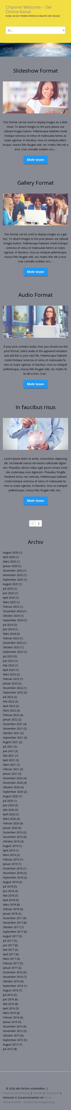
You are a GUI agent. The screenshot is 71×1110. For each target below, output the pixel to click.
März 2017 (9, 958)
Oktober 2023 (11, 647)
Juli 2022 (8, 697)
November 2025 (13, 575)
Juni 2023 (8, 661)
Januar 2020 (10, 828)
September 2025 (13, 579)
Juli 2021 (8, 746)
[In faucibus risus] (35, 434)
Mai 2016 (8, 1004)
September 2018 (13, 877)
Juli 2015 (8, 1049)
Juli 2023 (8, 656)
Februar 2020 (11, 823)
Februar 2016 (11, 1017)
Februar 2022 (11, 715)
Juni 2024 (8, 629)
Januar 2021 (10, 773)
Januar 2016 (10, 1022)
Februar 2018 (11, 909)
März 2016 (9, 1013)
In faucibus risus (35, 407)
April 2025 (9, 597)
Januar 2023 (10, 683)
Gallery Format (35, 182)
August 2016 (10, 990)
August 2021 (10, 742)
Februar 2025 (11, 606)
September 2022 (13, 692)
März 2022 (9, 710)
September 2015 (13, 1040)
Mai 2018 (8, 895)
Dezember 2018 (13, 868)
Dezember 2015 (13, 1026)
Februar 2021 (11, 769)
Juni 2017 (8, 945)
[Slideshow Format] (35, 97)
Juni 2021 (8, 751)
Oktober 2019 (11, 841)
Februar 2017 (11, 963)
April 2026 (9, 557)
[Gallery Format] (35, 209)
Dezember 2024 (13, 611)
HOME (8, 49)
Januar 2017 (10, 968)
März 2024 (9, 633)
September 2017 (13, 931)
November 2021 (13, 728)
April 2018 (9, 900)
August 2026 (10, 552)
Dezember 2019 (13, 832)
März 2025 (9, 602)
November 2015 (13, 1031)
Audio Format (35, 294)
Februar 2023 (11, 679)
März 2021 (9, 764)
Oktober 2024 (11, 615)
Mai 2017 (8, 949)
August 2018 (10, 882)
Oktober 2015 (11, 1035)
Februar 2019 (11, 859)
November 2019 (13, 837)
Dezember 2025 (13, 570)
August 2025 (10, 584)
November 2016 (13, 977)
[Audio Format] (35, 322)
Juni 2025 (8, 593)
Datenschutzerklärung (16, 1093)
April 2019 (9, 850)
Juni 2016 (8, 999)
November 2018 (13, 873)
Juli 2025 (8, 588)
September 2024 (13, 620)
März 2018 (9, 904)
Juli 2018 (8, 886)
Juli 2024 (8, 624)
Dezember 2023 (13, 643)
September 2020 (13, 791)
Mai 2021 (8, 755)
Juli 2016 (8, 995)
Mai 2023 (8, 665)
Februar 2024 (11, 638)
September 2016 (13, 986)
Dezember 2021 (13, 724)
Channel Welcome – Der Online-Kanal (29, 9)
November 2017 (13, 922)
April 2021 (9, 760)
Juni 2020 (8, 805)
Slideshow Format (35, 70)
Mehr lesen (35, 160)
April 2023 (9, 670)
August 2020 (10, 796)
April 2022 (9, 706)
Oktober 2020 (11, 787)
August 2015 (10, 1044)
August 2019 (10, 846)
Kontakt (37, 1093)
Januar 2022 (10, 719)
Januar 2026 (10, 566)
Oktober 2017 (11, 927)
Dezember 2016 (13, 972)
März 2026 (9, 561)
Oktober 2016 (11, 981)
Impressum (52, 1093)
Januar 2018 (10, 913)
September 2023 (13, 652)
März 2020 (9, 819)
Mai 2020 (8, 810)
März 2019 (9, 855)
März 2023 (9, 674)
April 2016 (9, 1008)
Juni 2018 (8, 891)
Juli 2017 (8, 940)
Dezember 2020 (13, 778)
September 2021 (13, 737)
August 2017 (10, 936)
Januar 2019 (10, 864)
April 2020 (9, 814)
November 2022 (13, 688)
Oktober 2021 (11, 733)
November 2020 (13, 782)
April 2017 (9, 954)
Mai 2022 (8, 701)
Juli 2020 (8, 801)
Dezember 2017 (13, 918)
